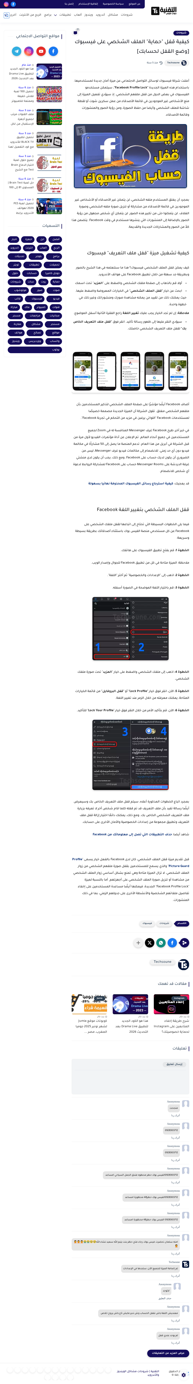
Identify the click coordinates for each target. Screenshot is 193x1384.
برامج (47, 15)
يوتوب (56, 349)
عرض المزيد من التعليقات (168, 1353)
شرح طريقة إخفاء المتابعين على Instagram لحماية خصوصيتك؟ (171, 1027)
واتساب (55, 341)
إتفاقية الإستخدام (88, 4)
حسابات (32, 273)
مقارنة (17, 324)
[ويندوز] (85, 1370)
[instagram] (6, 4)
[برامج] (25, 1370)
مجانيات (55, 316)
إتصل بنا (69, 4)
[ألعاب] (78, 1370)
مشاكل (113, 15)
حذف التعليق (165, 1298)
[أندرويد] (93, 1370)
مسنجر (55, 324)
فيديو (56, 299)
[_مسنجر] (48, 1370)
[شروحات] (108, 1370)
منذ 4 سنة (24, 199)
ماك (27, 307)
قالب (18, 299)
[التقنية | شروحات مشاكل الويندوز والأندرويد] (163, 11)
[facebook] (13, 4)
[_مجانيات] (48, 1377)
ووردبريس (35, 341)
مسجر (17, 316)
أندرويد (100, 15)
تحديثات (19, 256)
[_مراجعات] (70, 1377)
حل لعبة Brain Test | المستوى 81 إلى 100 (21, 185)
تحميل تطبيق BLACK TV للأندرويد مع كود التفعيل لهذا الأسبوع (21, 143)
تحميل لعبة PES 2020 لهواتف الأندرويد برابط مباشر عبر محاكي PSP (23, 209)
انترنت (29, 248)
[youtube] (41, 51)
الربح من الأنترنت (30, 15)
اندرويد (14, 248)
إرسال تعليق (174, 1064)
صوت (56, 290)
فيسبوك (147, 923)
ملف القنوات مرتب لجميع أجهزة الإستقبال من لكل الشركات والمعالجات (22, 120)
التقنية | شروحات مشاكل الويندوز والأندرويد (138, 1373)
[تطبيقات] (70, 1370)
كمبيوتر (41, 307)
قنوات (56, 307)
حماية (56, 282)
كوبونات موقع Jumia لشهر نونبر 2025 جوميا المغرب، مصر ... (91, 1027)
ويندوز (89, 15)
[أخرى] (10, 1370)
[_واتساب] (55, 1370)
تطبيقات (65, 15)
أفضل (56, 239)
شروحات (127, 15)
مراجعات (35, 316)
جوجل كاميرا (52, 273)
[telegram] (16, 51)
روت (43, 282)
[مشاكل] (100, 1370)
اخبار (14, 239)
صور (39, 290)
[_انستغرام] (40, 1370)
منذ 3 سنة (25, 110)
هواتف (18, 332)
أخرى (13, 15)
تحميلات (55, 265)
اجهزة (28, 239)
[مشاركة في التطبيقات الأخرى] (138, 942)
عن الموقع (134, 4)
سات (31, 282)
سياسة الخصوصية (113, 4)
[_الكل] (32, 1370)
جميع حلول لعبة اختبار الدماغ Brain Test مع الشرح (22, 165)
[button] (172, 942)
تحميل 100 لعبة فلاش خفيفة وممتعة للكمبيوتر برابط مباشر (23, 97)
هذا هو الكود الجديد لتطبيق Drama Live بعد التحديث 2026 (131, 1027)
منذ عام (26, 65)
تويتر (16, 265)
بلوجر (39, 256)
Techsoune (173, 63)
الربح (57, 248)
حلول (15, 273)
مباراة (14, 307)
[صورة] (49, 72)
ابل (42, 239)
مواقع (56, 332)
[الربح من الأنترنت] (17, 1370)
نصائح (37, 332)
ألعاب (78, 15)
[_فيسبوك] (63, 1370)
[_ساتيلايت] (55, 1377)
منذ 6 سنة (24, 87)
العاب (43, 248)
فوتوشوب (20, 290)
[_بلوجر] (63, 1377)
